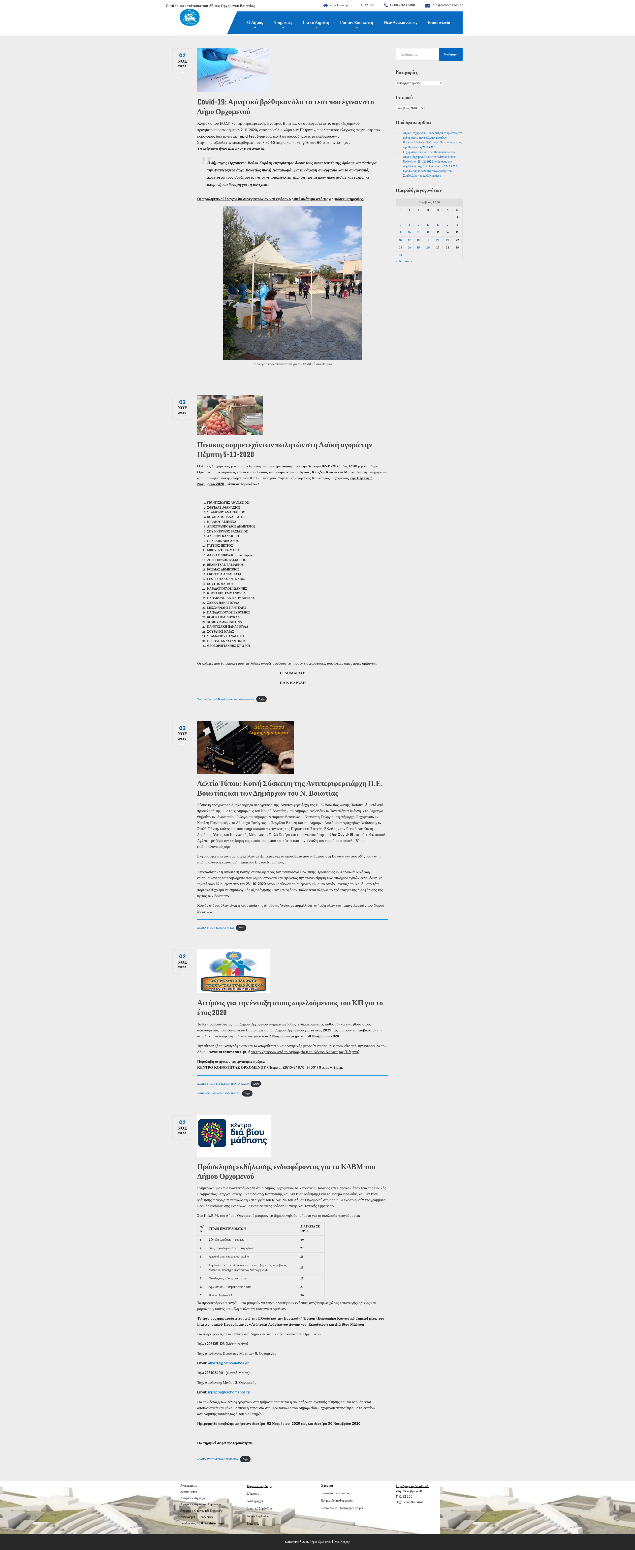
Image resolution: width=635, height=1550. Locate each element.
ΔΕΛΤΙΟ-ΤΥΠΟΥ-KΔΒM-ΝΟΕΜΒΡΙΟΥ (217, 1459)
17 (409, 240)
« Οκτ (399, 261)
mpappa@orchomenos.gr (229, 1392)
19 (428, 240)
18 (418, 240)
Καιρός (359, 1508)
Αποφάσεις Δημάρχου (193, 1498)
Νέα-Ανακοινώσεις (400, 22)
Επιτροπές (253, 1523)
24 (409, 247)
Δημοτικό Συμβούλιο (259, 1508)
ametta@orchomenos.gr (228, 1363)
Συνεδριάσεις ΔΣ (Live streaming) (202, 1523)
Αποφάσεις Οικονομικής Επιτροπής (201, 1510)
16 (400, 240)
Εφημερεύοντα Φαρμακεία (336, 1500)
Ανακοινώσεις (188, 1485)
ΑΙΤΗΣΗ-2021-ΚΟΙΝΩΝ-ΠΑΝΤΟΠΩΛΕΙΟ (218, 1093)
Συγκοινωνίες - (330, 1508)
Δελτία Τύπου (188, 1492)
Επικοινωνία (439, 22)
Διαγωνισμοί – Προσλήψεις (196, 1517)
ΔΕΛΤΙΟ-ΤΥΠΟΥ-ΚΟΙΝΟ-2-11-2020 (215, 927)
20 (438, 240)
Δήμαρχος (253, 1493)
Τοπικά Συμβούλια (258, 1516)
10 (409, 232)
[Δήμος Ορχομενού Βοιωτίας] (186, 18)
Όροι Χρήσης (342, 1542)
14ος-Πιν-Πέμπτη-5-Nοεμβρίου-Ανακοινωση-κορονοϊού (225, 699)
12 (428, 232)
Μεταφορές (347, 1508)
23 (400, 247)
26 (428, 247)
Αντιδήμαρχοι (255, 1501)
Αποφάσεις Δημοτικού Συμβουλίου (201, 1504)
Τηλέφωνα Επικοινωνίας (335, 1493)
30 (400, 255)
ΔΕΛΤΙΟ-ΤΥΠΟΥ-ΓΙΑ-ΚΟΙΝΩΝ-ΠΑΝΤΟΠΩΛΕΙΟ (223, 1083)
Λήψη (261, 699)
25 (418, 247)
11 (418, 232)
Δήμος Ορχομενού (320, 1542)
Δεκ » (408, 261)
